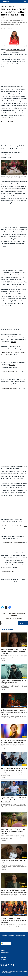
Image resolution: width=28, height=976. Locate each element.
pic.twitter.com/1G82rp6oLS (15, 521)
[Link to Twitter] (6, 965)
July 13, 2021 (17, 571)
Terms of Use (3, 959)
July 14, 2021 (14, 354)
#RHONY (12, 364)
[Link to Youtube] (8, 965)
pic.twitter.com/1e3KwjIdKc (9, 367)
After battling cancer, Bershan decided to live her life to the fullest (14, 98)
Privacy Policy (3, 954)
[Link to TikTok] (11, 965)
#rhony (13, 341)
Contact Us (3, 961)
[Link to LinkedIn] (14, 965)
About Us (2, 950)
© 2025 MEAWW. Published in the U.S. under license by (12, 935)
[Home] (5, 1)
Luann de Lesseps (18, 184)
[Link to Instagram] (3, 965)
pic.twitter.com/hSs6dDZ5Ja (9, 538)
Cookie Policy (3, 957)
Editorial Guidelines (5, 952)
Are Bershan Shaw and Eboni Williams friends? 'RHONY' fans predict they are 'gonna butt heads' (12, 155)
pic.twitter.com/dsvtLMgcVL (14, 349)
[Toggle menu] (25, 1)
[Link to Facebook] (1, 965)
